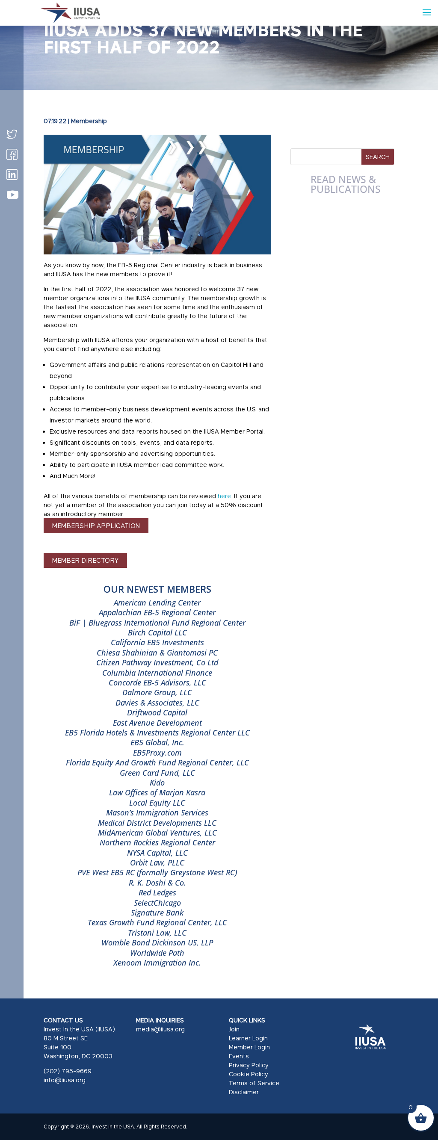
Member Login (249, 1047)
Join (234, 1029)
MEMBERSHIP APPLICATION (96, 525)
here (224, 495)
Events (239, 1056)
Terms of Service (254, 1083)
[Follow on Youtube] (12, 195)
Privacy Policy (249, 1065)
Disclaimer (244, 1092)
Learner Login (248, 1038)
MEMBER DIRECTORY (85, 560)
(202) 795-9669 (68, 1071)
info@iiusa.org (65, 1080)
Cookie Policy (248, 1074)
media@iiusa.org (160, 1029)
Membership (89, 120)
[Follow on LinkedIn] (12, 174)
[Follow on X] (12, 134)
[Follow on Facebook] (12, 154)
